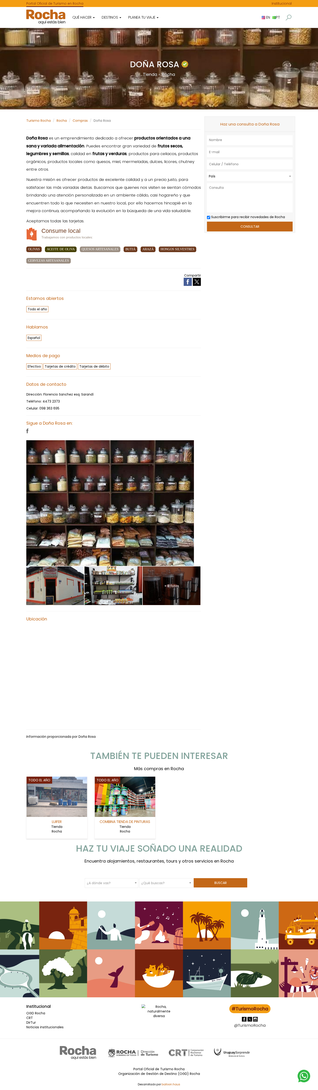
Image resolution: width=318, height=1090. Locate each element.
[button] (288, 17)
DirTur (31, 1022)
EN (267, 17)
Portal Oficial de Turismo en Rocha (54, 3)
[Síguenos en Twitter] (250, 1019)
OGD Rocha (35, 1013)
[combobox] (250, 176)
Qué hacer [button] (82, 17)
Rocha (62, 120)
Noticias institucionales (45, 1027)
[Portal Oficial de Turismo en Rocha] (45, 17)
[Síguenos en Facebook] (244, 1019)
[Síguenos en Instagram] (255, 1019)
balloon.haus (171, 1084)
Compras (80, 120)
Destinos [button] (110, 17)
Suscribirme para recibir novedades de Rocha (247, 217)
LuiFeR (57, 821)
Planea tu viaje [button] (142, 17)
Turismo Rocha (38, 120)
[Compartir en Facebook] (188, 281)
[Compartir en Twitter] (197, 281)
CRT (29, 1018)
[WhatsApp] (304, 1075)
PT (278, 17)
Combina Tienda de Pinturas (125, 821)
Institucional (282, 3)
